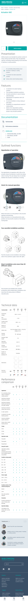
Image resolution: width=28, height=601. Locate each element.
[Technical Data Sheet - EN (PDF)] (5, 133)
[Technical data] (3, 122)
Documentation (5, 595)
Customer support (19, 581)
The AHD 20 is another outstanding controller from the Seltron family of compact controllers (15, 544)
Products (6, 7)
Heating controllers (6, 578)
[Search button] (22, 564)
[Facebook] (3, 569)
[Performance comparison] (3, 126)
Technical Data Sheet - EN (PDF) (14, 133)
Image (8, 137)
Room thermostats (6, 580)
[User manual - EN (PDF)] (5, 135)
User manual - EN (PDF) (12, 135)
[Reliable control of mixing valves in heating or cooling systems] (4, 532)
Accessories (4, 583)
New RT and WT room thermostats (15, 526)
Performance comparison (12, 126)
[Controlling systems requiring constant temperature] (4, 538)
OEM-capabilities (19, 580)
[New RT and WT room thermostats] (4, 526)
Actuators (7, 9)
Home (2, 7)
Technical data (9, 121)
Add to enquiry (17, 48)
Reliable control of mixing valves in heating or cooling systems (16, 532)
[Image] (5, 137)
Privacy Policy (18, 596)
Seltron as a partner (20, 578)
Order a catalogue (6, 593)
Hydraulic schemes (6, 596)
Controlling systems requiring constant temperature (16, 538)
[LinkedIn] (9, 569)
